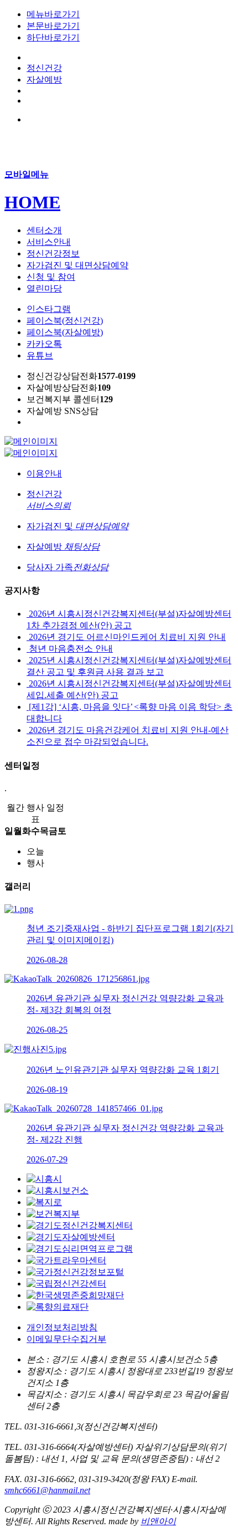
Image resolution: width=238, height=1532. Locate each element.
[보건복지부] (53, 1213)
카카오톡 (44, 344)
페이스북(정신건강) (65, 320)
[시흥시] (44, 1178)
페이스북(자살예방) (65, 332)
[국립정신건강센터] (66, 1283)
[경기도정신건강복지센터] (80, 1225)
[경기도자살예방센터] (71, 1237)
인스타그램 (49, 309)
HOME (32, 202)
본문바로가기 (53, 25)
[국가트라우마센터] (66, 1260)
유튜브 (40, 355)
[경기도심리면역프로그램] (80, 1248)
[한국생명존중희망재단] (75, 1295)
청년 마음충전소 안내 (70, 648)
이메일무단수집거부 (66, 1339)
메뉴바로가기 (53, 14)
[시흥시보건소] (58, 1190)
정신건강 (44, 68)
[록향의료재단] (58, 1306)
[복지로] (44, 1202)
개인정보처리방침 (62, 1327)
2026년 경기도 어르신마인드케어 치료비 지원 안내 (126, 637)
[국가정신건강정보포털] (75, 1272)
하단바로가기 (53, 37)
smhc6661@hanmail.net (47, 1490)
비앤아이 (158, 1521)
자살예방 (44, 79)
